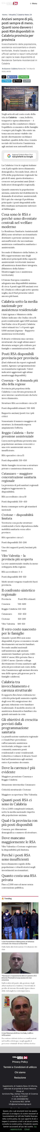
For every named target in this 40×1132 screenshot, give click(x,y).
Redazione (20, 1077)
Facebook (13, 77)
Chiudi (27, 1129)
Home (4, 15)
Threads (18, 81)
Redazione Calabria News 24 (13, 69)
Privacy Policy (20, 1061)
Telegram (7, 81)
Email (28, 81)
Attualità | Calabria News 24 (20, 15)
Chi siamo (20, 1072)
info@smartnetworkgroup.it (20, 1104)
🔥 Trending (7, 898)
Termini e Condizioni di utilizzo (20, 1067)
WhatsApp (24, 77)
